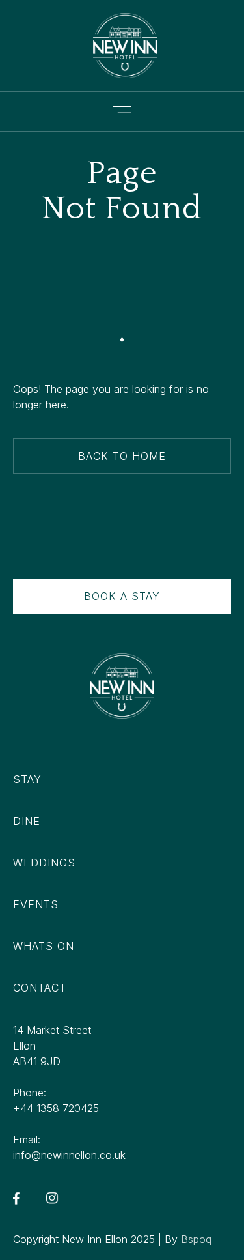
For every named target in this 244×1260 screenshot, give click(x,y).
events (36, 904)
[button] (122, 111)
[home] (122, 45)
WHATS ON (43, 945)
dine (26, 820)
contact (39, 987)
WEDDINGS (44, 862)
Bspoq (196, 1239)
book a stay (122, 596)
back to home (122, 456)
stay (27, 779)
